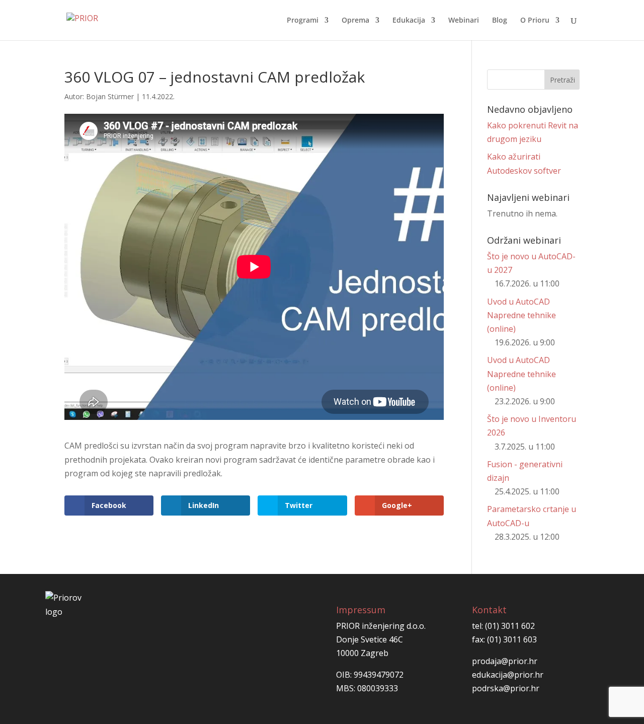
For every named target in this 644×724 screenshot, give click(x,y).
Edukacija (408, 21)
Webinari (463, 21)
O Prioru (534, 21)
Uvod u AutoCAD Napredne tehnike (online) (521, 315)
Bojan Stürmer (110, 96)
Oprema (355, 21)
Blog (499, 21)
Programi (302, 21)
